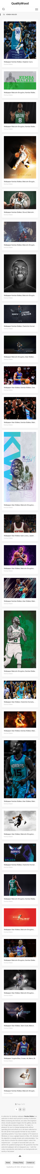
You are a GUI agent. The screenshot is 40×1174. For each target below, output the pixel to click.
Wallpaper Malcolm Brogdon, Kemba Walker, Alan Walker (21, 92)
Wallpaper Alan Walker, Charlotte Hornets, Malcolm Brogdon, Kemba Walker (21, 702)
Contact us (30, 1162)
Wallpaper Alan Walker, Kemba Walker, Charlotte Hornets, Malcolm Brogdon (21, 388)
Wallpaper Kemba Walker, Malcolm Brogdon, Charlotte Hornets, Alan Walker (21, 182)
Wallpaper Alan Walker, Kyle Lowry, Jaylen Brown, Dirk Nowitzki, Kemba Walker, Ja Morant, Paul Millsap (21, 536)
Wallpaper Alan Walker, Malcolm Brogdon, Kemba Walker (21, 505)
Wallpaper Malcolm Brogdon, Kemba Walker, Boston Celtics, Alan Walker (21, 127)
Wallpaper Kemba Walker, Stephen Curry (18, 62)
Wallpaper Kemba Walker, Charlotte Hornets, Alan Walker (21, 865)
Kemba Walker (8, 64)
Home (8, 1162)
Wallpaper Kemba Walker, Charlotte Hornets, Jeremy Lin (21, 326)
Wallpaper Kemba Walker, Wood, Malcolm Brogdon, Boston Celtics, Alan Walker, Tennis (21, 212)
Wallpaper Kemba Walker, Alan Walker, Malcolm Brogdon (21, 601)
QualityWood (20, 3)
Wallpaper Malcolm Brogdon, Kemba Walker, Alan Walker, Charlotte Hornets (21, 899)
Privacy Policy (18, 1162)
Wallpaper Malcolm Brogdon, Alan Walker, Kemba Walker (21, 357)
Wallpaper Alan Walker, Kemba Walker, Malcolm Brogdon (21, 422)
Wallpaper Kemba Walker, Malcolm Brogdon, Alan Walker (21, 245)
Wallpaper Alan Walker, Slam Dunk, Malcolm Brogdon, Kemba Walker (21, 1026)
